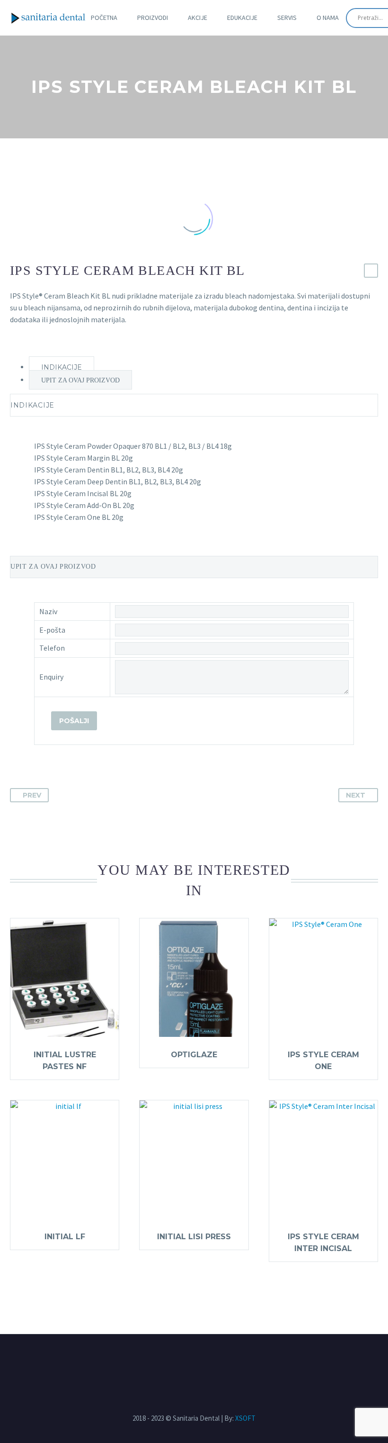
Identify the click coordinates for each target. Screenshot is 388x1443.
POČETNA (104, 17)
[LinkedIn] (202, 1360)
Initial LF (64, 1236)
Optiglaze (194, 1054)
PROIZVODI (152, 17)
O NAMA (328, 17)
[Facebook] (185, 1360)
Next (355, 795)
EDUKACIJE (242, 17)
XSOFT (245, 1418)
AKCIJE (197, 17)
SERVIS (287, 17)
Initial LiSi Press (194, 1236)
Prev (32, 795)
